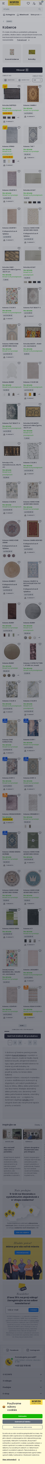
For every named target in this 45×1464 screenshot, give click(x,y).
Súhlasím (22, 1416)
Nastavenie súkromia (22, 1427)
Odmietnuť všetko (22, 1422)
